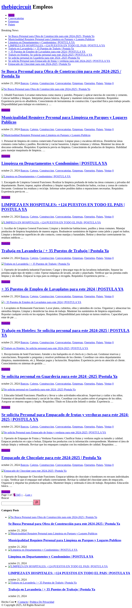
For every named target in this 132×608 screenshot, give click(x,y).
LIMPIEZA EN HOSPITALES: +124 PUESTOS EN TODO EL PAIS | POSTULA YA (56, 45)
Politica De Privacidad (42, 601)
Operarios (89, 83)
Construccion (47, 83)
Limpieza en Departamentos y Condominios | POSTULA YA (41, 42)
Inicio (11, 15)
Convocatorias (16, 18)
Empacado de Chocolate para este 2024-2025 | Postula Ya (39, 64)
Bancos (24, 83)
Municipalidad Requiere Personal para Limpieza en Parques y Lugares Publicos (51, 39)
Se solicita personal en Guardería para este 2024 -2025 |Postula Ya (44, 57)
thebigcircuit (16, 7)
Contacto (23, 601)
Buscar (5, 497)
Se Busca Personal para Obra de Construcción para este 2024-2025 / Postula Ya (51, 36)
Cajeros (34, 83)
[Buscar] (36, 502)
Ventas (108, 83)
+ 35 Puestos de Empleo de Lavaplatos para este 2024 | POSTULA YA (46, 51)
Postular (5, 110)
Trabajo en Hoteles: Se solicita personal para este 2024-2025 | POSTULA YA (50, 54)
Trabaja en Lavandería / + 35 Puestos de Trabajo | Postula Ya (41, 48)
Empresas (13, 21)
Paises (11, 24)
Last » (28, 494)
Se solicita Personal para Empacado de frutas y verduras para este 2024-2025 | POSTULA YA (59, 60)
